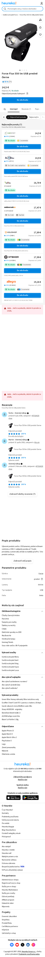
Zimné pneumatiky (9, 747)
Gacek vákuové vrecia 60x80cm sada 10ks (17, 706)
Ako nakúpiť (6, 846)
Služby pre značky (8, 893)
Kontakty (5, 813)
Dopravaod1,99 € (35, 285)
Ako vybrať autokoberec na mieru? (14, 681)
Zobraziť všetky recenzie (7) (22, 494)
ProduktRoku (7, 923)
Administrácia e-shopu (10, 880)
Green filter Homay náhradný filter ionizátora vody (20, 699)
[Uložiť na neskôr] (40, 34)
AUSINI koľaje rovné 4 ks (11, 716)
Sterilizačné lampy (8, 639)
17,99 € (37, 257)
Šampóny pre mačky (9, 622)
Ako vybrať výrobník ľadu (11, 685)
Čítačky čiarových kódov (11, 615)
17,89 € (37, 232)
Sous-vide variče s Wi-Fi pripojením (14, 645)
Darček (21, 215)
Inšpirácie (5, 930)
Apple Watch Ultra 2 (9, 737)
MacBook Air (6, 635)
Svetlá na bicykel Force (10, 15)
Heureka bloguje (8, 826)
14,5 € (38, 133)
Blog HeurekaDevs (9, 830)
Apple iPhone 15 (8, 730)
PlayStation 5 (7, 741)
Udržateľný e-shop (9, 933)
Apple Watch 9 (7, 734)
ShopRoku (5, 920)
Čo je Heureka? (7, 810)
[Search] (5, 109)
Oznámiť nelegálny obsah (11, 833)
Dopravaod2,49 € (35, 260)
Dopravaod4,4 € (35, 186)
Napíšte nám (22, 779)
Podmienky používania (10, 816)
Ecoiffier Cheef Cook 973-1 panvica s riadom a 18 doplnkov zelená (22, 702)
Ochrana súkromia (8, 863)
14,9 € (38, 158)
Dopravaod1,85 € (35, 211)
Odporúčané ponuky (18, 117)
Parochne (5, 619)
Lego (4, 744)
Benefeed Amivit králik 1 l (11, 713)
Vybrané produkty (10, 695)
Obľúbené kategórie (11, 611)
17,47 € (37, 207)
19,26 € (37, 282)
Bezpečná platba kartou (11, 866)
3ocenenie (27, 264)
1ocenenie (24, 140)
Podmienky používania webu (29, 954)
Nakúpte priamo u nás (10, 856)
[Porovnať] (40, 20)
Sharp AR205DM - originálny (12, 709)
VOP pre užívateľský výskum (12, 870)
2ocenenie (25, 240)
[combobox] (22, 8)
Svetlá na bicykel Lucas (10, 670)
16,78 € (37, 183)
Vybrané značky (9, 652)
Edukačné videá (7, 903)
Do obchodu (22, 146)
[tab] (13, 109)
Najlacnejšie (34, 117)
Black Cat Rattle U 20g (10, 719)
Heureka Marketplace (10, 890)
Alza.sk (36, 442)
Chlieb (4, 629)
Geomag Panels (7, 642)
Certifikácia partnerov (10, 926)
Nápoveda (5, 906)
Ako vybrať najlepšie (11, 677)
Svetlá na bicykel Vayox (10, 667)
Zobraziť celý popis (22, 560)
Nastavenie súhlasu (9, 860)
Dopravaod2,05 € (35, 161)
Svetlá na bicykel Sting (10, 663)
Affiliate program (8, 900)
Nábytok (5, 751)
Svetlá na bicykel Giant (10, 660)
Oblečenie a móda (8, 754)
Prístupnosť (6, 836)
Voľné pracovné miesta (10, 820)
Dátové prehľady (8, 896)
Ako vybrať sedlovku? (10, 688)
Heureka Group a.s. (29, 951)
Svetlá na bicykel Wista (10, 657)
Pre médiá (5, 823)
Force (41, 573)
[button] (13, 109)
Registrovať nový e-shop (11, 883)
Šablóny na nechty (8, 625)
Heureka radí (6, 853)
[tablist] (22, 109)
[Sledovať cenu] (40, 27)
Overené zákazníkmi (9, 916)
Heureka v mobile (8, 850)
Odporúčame (8, 726)
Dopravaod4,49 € (35, 236)
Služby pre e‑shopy (9, 886)
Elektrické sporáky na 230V (11, 632)
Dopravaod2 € (36, 136)
